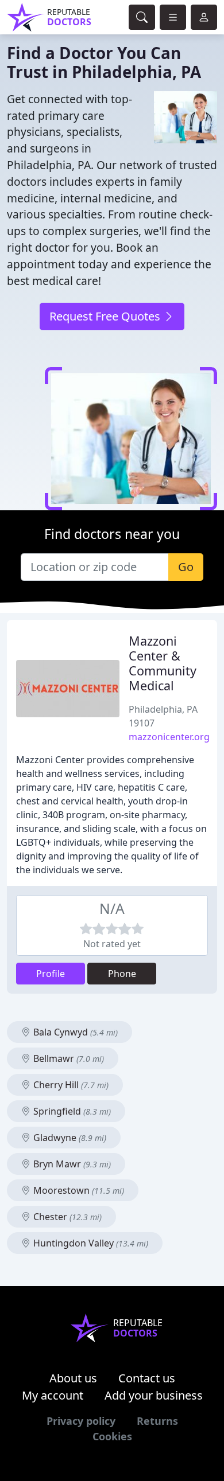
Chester (66, 1216)
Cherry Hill (70, 1084)
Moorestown (77, 1190)
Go (186, 567)
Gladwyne (68, 1137)
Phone (122, 973)
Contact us (146, 1378)
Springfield (71, 1111)
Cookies (112, 1436)
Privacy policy (81, 1421)
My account (52, 1395)
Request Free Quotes (106, 316)
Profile (50, 973)
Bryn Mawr (71, 1164)
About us (73, 1378)
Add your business (154, 1395)
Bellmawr (67, 1058)
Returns (157, 1421)
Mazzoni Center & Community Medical (162, 663)
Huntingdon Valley (89, 1243)
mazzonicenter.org (169, 736)
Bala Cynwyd (74, 1032)
